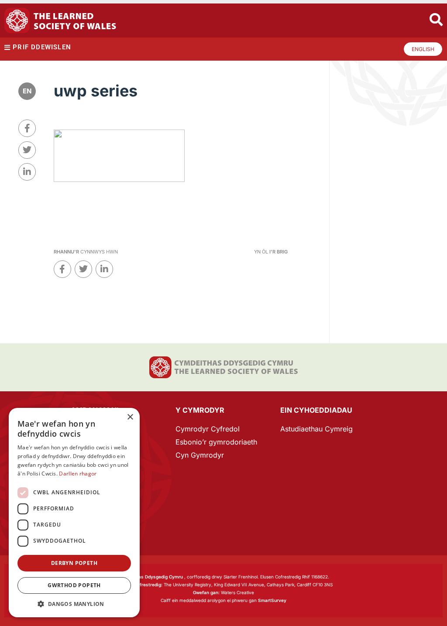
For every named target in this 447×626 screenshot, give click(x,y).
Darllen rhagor (77, 473)
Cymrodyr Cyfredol (207, 428)
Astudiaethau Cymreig (316, 428)
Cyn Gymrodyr (199, 455)
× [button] (130, 417)
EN (27, 91)
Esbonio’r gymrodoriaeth (216, 442)
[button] (74, 604)
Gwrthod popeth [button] (74, 585)
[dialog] (74, 512)
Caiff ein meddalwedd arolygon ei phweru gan (223, 600)
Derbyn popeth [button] (74, 563)
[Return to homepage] (60, 20)
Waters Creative (223, 592)
